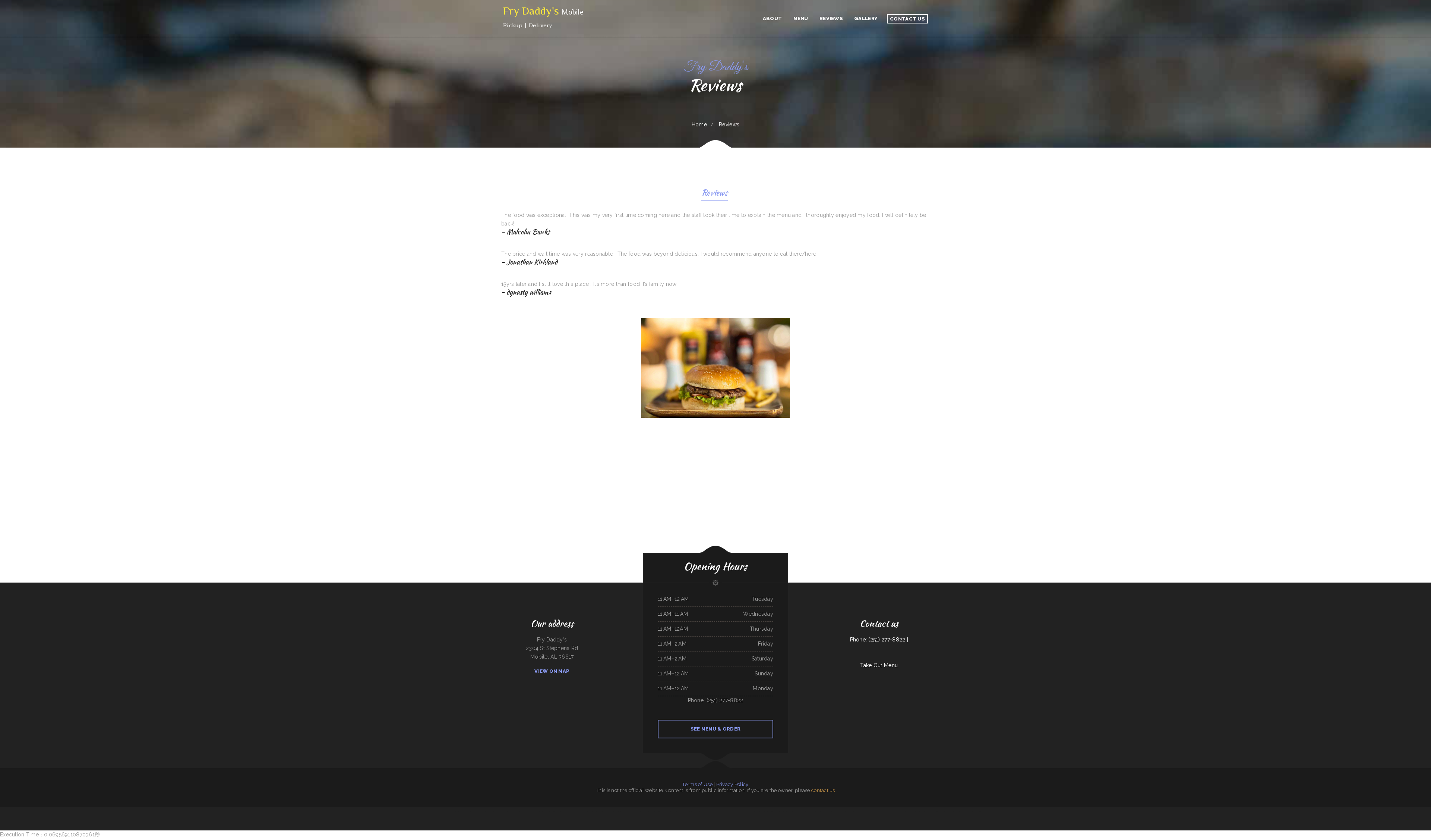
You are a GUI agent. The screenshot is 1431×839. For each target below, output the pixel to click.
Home (699, 124)
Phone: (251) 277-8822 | (879, 640)
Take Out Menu (879, 665)
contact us (823, 790)
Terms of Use (697, 784)
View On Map (551, 671)
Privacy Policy (732, 784)
